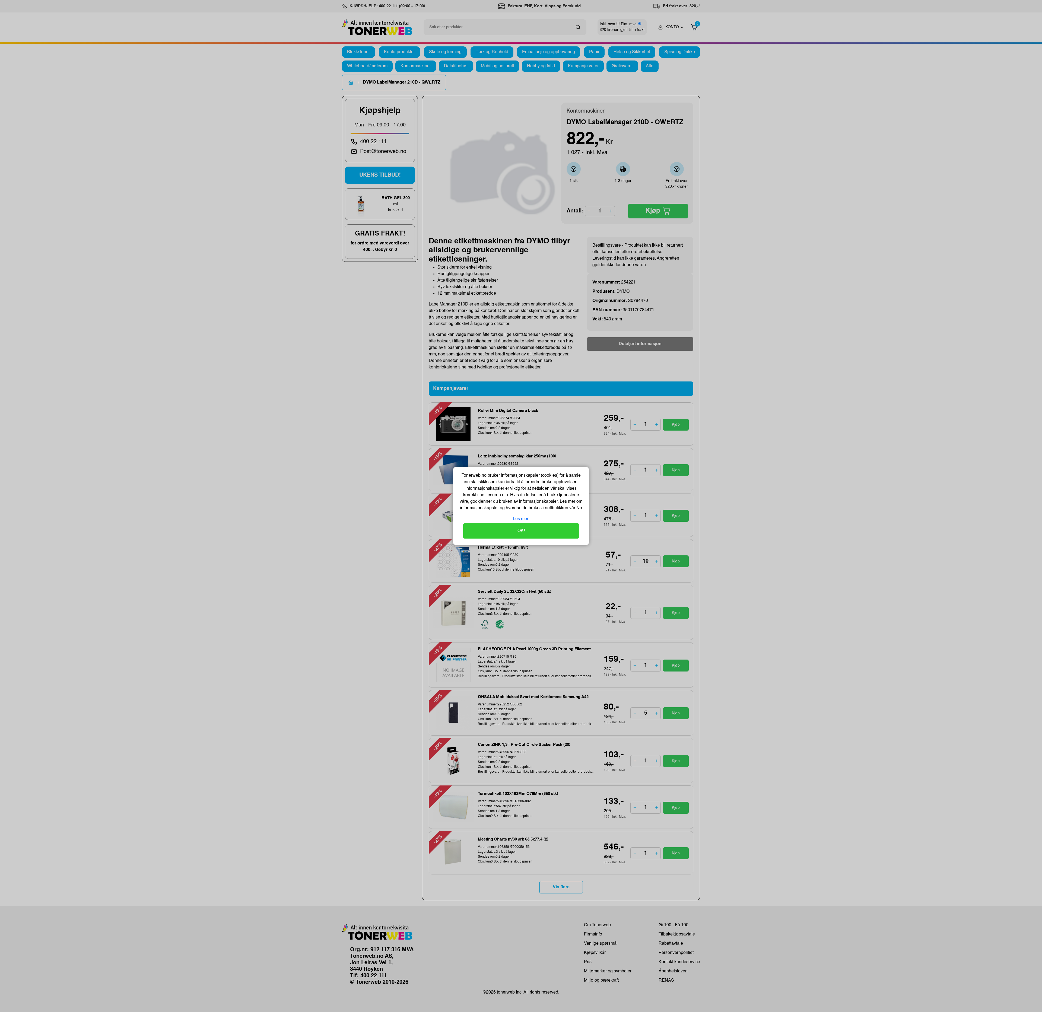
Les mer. (521, 519)
